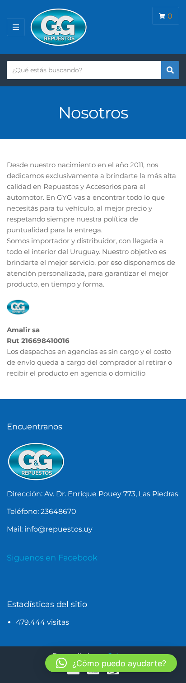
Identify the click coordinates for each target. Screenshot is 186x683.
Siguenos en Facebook (52, 558)
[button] (111, 663)
